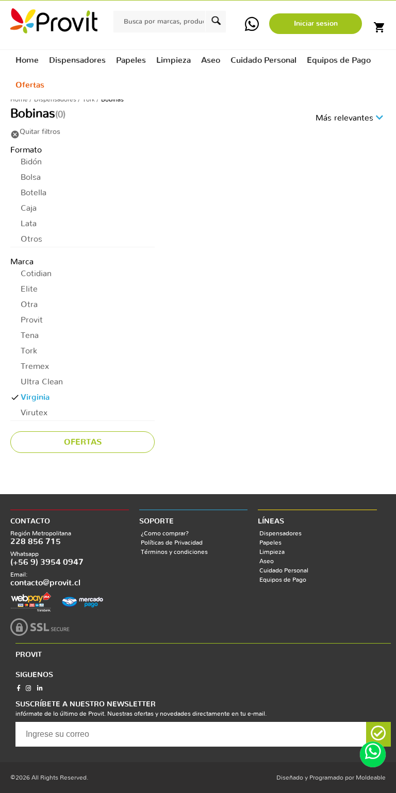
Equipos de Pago (282, 580)
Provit (32, 320)
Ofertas (29, 85)
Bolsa (31, 177)
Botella (33, 193)
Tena (30, 335)
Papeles (270, 542)
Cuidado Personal (283, 570)
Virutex (34, 413)
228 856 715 (35, 541)
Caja (29, 208)
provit (53, 20)
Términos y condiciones (174, 552)
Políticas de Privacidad (172, 542)
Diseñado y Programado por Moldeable (331, 777)
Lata (29, 224)
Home (27, 60)
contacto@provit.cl (45, 583)
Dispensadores (55, 99)
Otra (29, 304)
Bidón (31, 162)
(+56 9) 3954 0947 (47, 562)
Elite (29, 289)
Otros (31, 239)
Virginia (35, 397)
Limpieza (272, 552)
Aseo (266, 561)
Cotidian (36, 273)
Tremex (35, 366)
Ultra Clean (42, 382)
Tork (88, 99)
